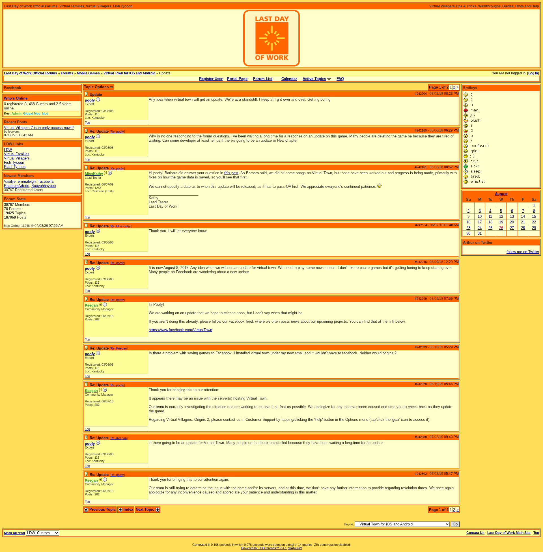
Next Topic (145, 509)
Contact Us (475, 533)
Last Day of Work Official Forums (30, 73)
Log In (533, 73)
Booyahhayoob (43, 186)
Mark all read (14, 533)
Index (127, 509)
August (501, 194)
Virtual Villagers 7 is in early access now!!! (39, 128)
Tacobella (45, 181)
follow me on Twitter (523, 252)
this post (231, 173)
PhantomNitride (16, 186)
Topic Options (97, 87)
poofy (90, 100)
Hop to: (349, 524)
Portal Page (237, 79)
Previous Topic (102, 509)
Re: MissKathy (121, 226)
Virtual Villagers (17, 158)
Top (87, 122)
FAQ (340, 79)
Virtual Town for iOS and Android (129, 73)
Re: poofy (117, 131)
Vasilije (10, 181)
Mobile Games (88, 73)
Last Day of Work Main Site (509, 533)
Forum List (262, 79)
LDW (8, 150)
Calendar (289, 79)
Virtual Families (16, 154)
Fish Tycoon (14, 162)
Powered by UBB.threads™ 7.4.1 (264, 548)
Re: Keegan (119, 348)
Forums (67, 73)
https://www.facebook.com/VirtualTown (180, 330)
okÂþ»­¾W (295, 548)
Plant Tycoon (14, 167)
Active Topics (314, 79)
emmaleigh (27, 181)
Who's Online (15, 98)
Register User (211, 79)
